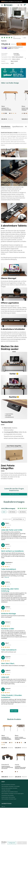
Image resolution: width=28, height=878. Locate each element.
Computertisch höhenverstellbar (7, 795)
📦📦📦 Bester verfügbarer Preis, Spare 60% (11, 1)
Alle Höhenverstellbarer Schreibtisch (8, 784)
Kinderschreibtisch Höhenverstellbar (8, 797)
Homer (17, 764)
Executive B (5, 764)
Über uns (3, 806)
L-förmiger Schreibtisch (5, 789)
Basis (3, 106)
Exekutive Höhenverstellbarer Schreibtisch (9, 788)
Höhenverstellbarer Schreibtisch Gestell (8, 798)
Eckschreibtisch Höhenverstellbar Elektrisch (9, 791)
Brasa (23, 106)
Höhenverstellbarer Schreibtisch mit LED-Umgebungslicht (12, 793)
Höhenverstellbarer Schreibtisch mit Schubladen (10, 786)
